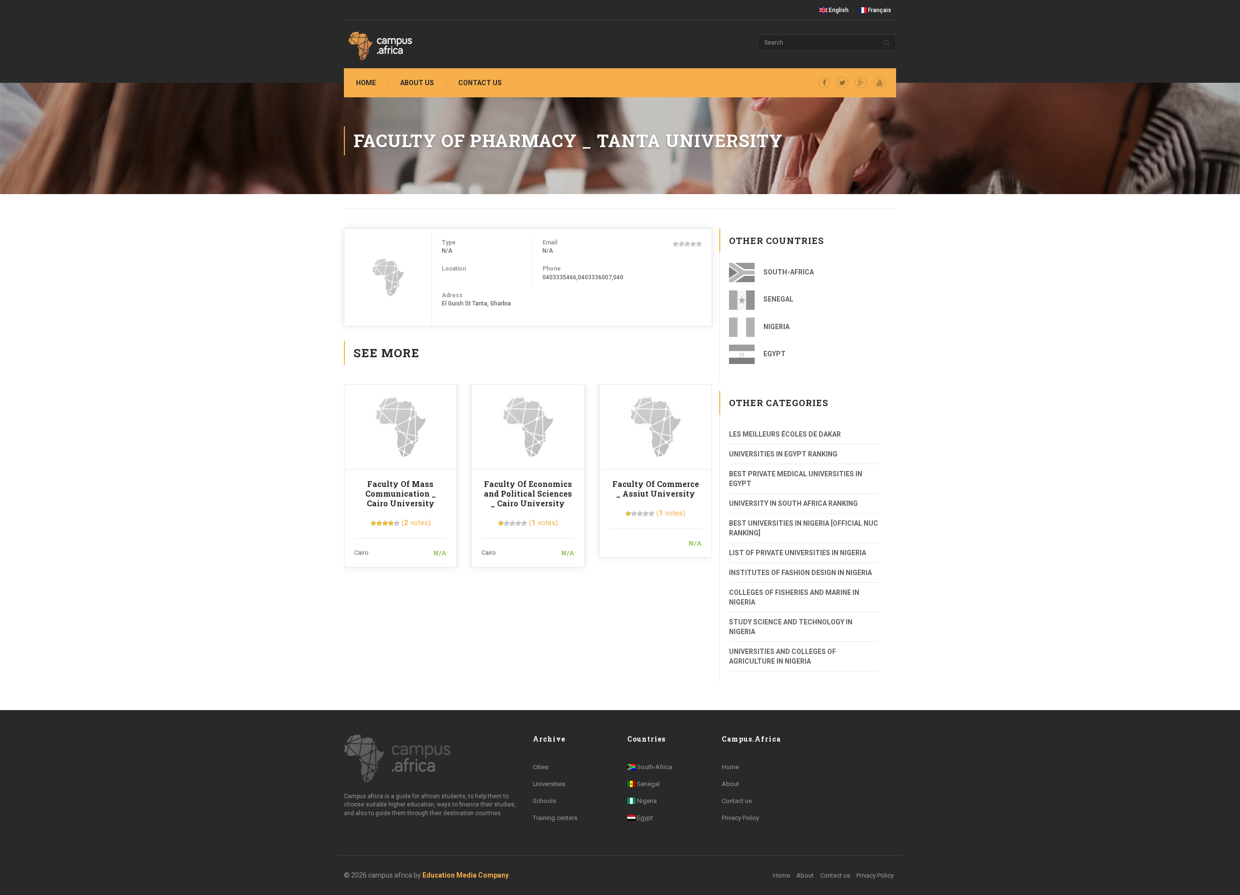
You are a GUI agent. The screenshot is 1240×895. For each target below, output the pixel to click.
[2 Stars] (681, 244)
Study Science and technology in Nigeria (790, 627)
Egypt (774, 354)
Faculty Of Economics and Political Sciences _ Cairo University (528, 493)
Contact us (480, 83)
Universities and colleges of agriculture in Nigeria (782, 656)
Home (366, 83)
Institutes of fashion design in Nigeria (800, 572)
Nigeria (776, 327)
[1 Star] (676, 244)
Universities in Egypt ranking (783, 454)
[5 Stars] (699, 244)
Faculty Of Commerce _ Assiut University (655, 489)
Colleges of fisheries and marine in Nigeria (794, 597)
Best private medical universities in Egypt (795, 478)
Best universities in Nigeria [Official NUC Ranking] (803, 528)
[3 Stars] (687, 244)
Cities (540, 767)
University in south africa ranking (793, 503)
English (838, 10)
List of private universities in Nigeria (797, 553)
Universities (549, 784)
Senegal (777, 299)
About (730, 784)
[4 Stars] (693, 244)
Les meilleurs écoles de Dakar (785, 434)
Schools (544, 800)
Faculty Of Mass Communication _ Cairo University (400, 493)
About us (417, 83)
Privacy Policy (740, 817)
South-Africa (788, 272)
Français (879, 10)
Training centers (555, 817)
